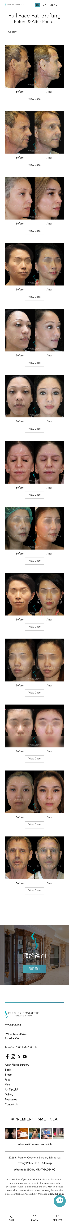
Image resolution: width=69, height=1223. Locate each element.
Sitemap (47, 1163)
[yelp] (19, 1058)
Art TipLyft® (11, 1089)
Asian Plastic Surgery (17, 1065)
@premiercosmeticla (34, 1119)
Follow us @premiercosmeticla (34, 1144)
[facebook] (7, 1058)
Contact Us (11, 1104)
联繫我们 (34, 968)
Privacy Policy (25, 1163)
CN (45, 5)
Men (7, 1085)
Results (57, 1220)
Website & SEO (23, 1170)
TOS (37, 1163)
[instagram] (13, 1058)
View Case (34, 99)
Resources (11, 1099)
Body (8, 1070)
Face (7, 1080)
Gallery (9, 1094)
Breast (8, 1075)
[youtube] (24, 1058)
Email (34, 1220)
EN (37, 5)
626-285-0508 (13, 1025)
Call (11, 1220)
